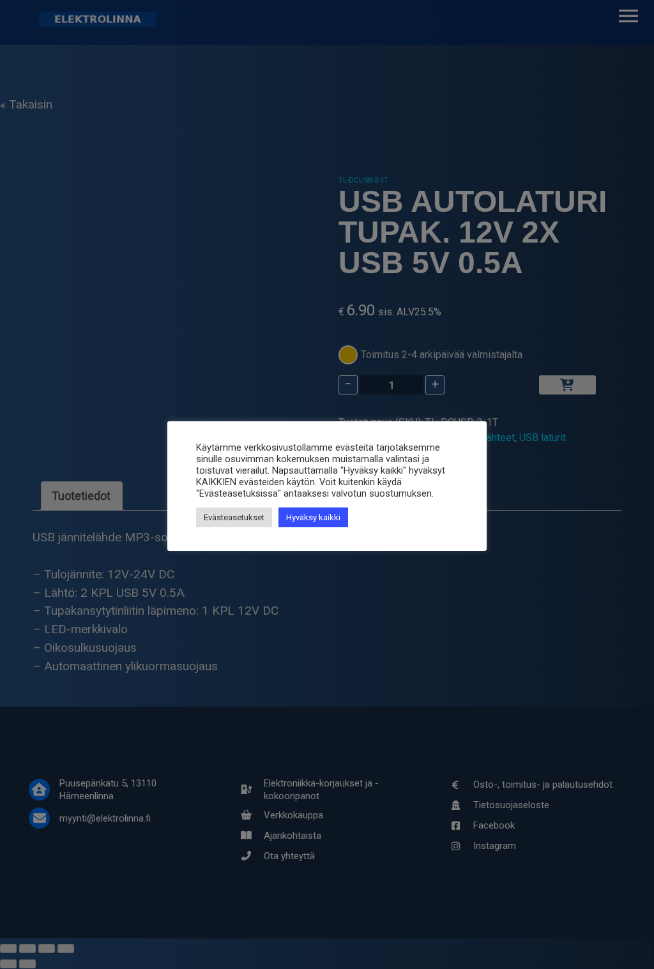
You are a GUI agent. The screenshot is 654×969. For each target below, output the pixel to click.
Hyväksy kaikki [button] (313, 517)
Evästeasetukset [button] (234, 517)
